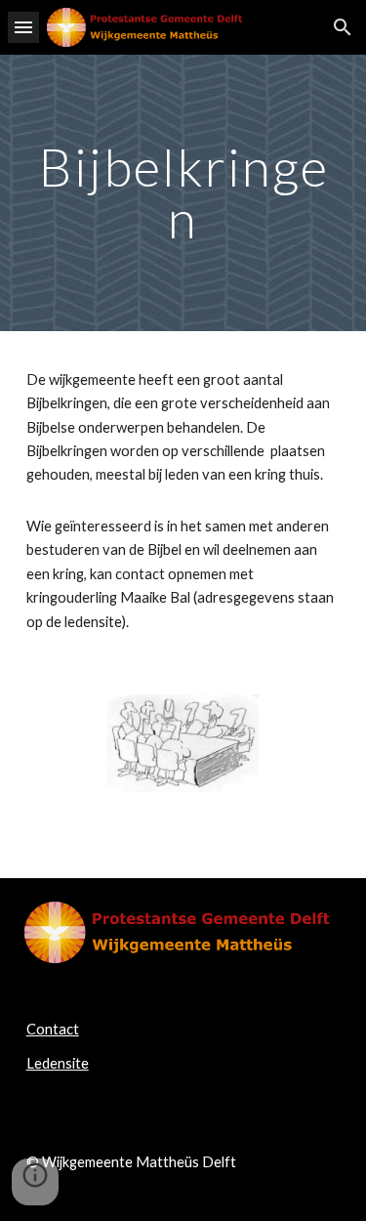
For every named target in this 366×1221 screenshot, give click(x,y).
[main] (183, 193)
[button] (23, 27)
